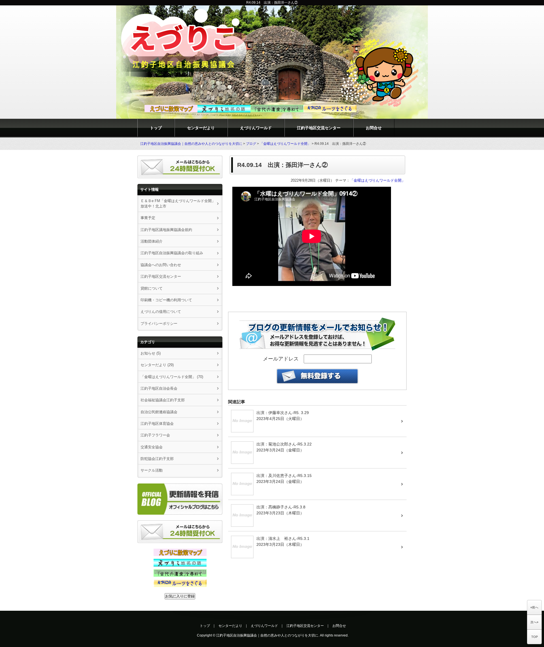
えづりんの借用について (163, 311)
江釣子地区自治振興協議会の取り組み (172, 253)
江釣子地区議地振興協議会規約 (166, 230)
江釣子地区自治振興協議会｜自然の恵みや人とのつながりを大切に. (267, 635)
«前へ (534, 607)
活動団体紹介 (152, 241)
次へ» (534, 622)
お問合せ (374, 128)
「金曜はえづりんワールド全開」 (285, 144)
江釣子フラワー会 (155, 435)
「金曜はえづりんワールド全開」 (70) (172, 377)
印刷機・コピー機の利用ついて (166, 300)
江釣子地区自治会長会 (159, 388)
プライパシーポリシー (159, 323)
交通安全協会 (152, 447)
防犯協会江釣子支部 (157, 459)
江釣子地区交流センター (319, 128)
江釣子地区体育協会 (157, 423)
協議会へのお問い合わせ (161, 265)
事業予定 (148, 218)
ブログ (251, 144)
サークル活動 (152, 470)
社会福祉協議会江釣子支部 (163, 400)
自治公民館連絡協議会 (159, 412)
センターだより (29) (157, 365)
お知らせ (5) (151, 353)
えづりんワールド (256, 128)
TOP (534, 636)
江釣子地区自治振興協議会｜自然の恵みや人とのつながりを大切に (191, 144)
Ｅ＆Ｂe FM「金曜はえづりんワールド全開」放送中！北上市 (178, 203)
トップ (156, 128)
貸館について (152, 288)
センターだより (201, 128)
